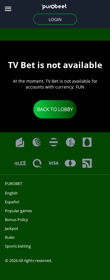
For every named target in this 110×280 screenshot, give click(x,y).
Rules (10, 237)
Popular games (18, 210)
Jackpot (11, 228)
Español (12, 202)
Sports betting (18, 246)
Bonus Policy (16, 219)
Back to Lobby (55, 109)
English (11, 193)
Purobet (13, 183)
